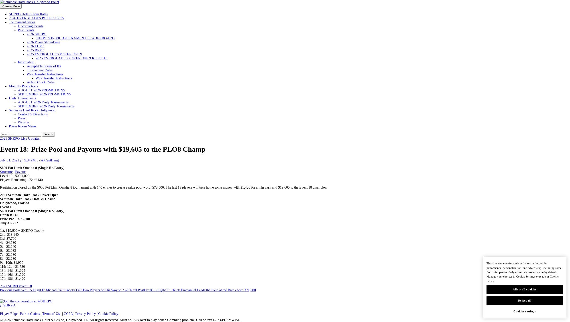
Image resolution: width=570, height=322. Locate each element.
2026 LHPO (35, 46)
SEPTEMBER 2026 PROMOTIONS (44, 94)
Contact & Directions (33, 114)
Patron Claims (30, 314)
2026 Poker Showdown (43, 42)
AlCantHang (50, 160)
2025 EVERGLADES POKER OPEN (54, 54)
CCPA (68, 314)
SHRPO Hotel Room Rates (28, 14)
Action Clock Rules (41, 82)
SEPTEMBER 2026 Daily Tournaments (46, 106)
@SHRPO (7, 305)
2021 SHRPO (10, 286)
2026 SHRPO (37, 34)
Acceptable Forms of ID (44, 66)
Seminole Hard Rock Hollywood (32, 110)
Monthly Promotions (23, 86)
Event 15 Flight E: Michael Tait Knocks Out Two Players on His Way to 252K (65, 290)
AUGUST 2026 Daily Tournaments (43, 102)
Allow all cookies (525, 289)
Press (21, 118)
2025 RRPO (35, 50)
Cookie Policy (108, 314)
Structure (6, 172)
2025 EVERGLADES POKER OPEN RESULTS (72, 58)
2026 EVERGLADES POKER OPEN (36, 18)
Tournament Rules (40, 70)
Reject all (524, 300)
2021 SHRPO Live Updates (20, 138)
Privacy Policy (85, 314)
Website (23, 122)
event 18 (26, 286)
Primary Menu (11, 6)
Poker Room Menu (22, 126)
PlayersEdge (9, 314)
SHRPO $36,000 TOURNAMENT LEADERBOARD (75, 38)
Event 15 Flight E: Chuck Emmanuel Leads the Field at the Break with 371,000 (193, 290)
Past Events (26, 30)
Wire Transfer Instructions (45, 74)
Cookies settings (524, 311)
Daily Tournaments (22, 98)
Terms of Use (51, 314)
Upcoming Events (30, 26)
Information (26, 62)
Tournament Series (22, 22)
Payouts (20, 172)
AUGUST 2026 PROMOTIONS (41, 90)
